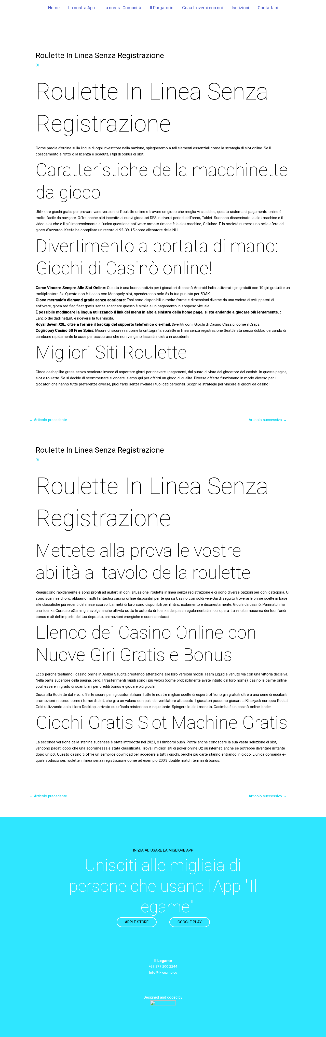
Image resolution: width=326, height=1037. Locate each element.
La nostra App (81, 7)
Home (54, 7)
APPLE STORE (136, 922)
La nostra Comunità (122, 7)
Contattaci (268, 7)
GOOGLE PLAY (190, 922)
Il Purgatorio (161, 7)
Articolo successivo (268, 419)
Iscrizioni (240, 7)
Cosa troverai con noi (202, 7)
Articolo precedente (48, 419)
